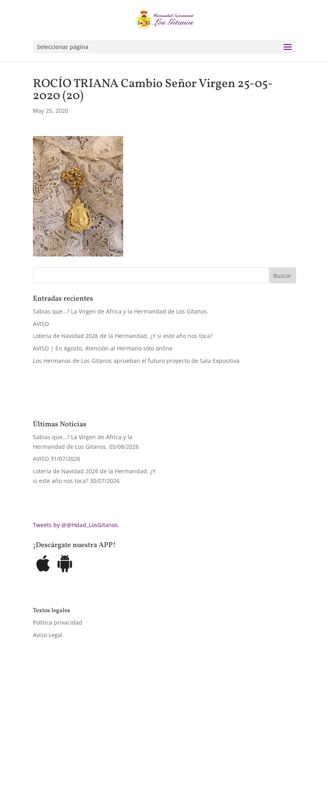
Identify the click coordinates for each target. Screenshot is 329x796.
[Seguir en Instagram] (71, 754)
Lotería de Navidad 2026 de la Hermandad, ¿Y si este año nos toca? (123, 336)
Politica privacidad (57, 622)
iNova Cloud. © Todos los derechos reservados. (134, 731)
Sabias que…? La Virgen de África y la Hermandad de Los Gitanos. (121, 311)
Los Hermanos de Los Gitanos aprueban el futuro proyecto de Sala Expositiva (136, 360)
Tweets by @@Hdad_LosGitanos (75, 525)
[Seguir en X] (55, 754)
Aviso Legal (48, 635)
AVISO (41, 324)
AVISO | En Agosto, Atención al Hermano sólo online (103, 348)
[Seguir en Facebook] (39, 754)
